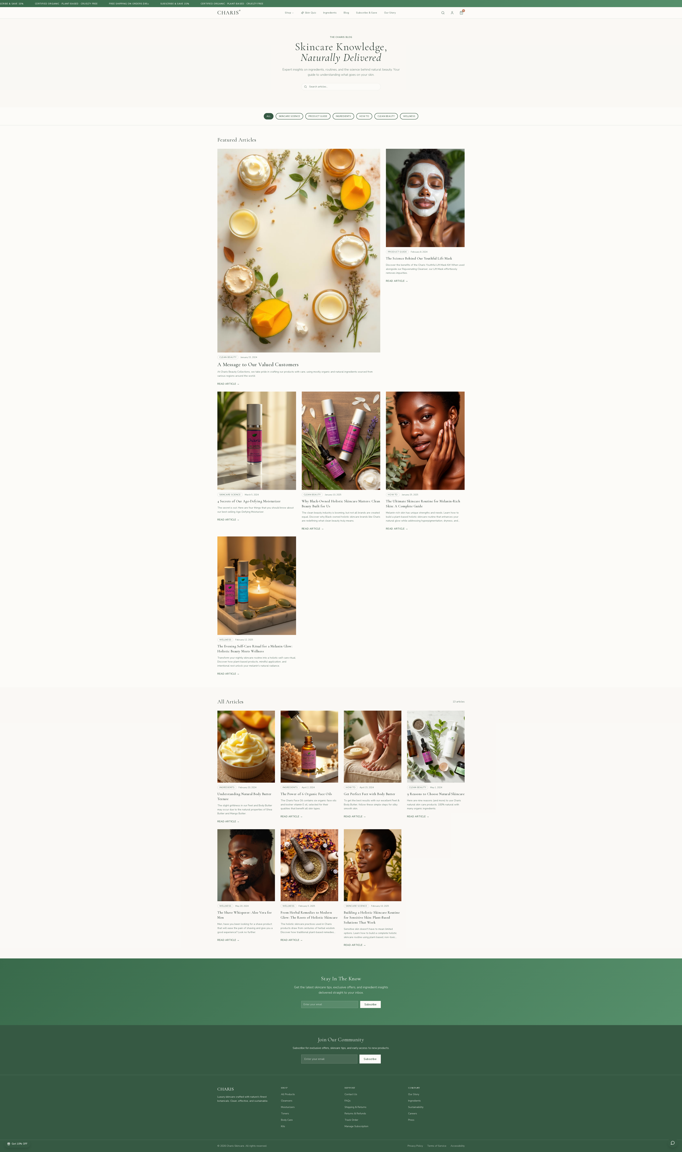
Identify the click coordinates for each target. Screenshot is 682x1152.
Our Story (390, 12)
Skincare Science (289, 116)
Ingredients (330, 12)
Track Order (351, 1120)
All (269, 116)
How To (364, 116)
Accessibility (458, 1146)
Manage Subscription (356, 1126)
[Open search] (443, 13)
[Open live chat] (673, 1143)
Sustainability (415, 1107)
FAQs (348, 1100)
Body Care (287, 1120)
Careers (412, 1113)
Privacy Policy (415, 1146)
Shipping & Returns (355, 1107)
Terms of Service (436, 1146)
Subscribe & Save (366, 12)
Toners (285, 1113)
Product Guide (317, 116)
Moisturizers (288, 1107)
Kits (283, 1126)
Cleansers (286, 1100)
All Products (288, 1094)
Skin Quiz (310, 12)
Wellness (409, 116)
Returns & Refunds (355, 1113)
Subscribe (370, 1004)
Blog (346, 12)
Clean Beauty (386, 116)
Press (411, 1120)
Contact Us (351, 1094)
